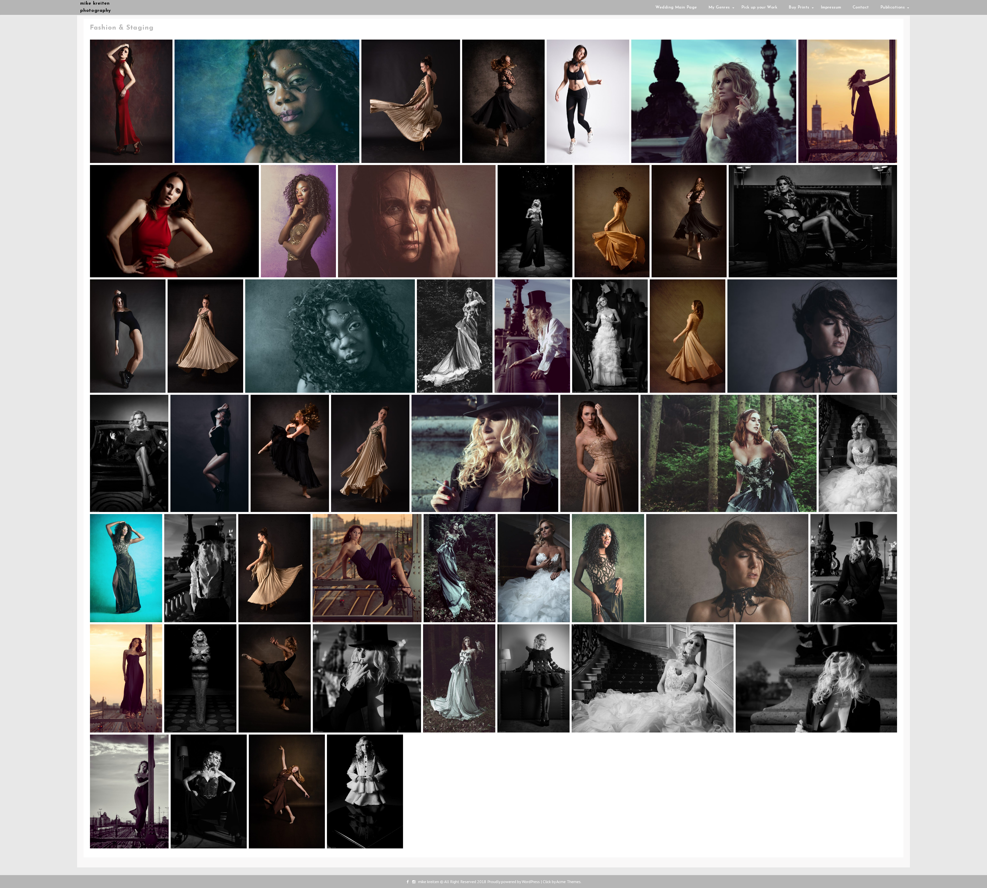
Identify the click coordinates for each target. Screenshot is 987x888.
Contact (861, 7)
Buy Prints (799, 7)
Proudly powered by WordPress (513, 881)
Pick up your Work (759, 7)
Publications (892, 7)
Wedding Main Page (676, 7)
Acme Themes (568, 881)
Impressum (831, 7)
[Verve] (410, 101)
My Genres (719, 7)
